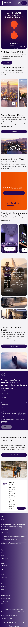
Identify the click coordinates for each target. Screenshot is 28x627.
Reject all (14, 624)
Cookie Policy (11, 610)
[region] (14, 601)
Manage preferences (14, 614)
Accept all (14, 619)
